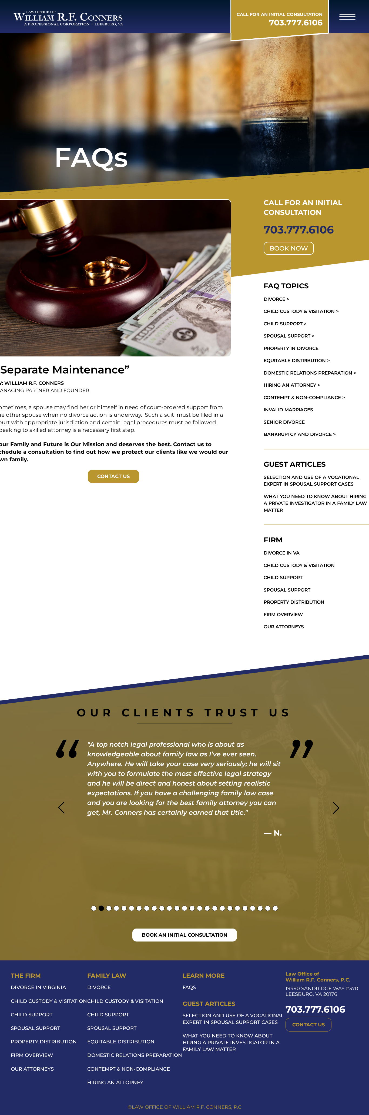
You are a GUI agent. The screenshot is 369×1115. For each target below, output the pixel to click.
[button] (347, 16)
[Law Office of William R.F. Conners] (68, 18)
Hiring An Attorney (292, 385)
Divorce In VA (282, 553)
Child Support (285, 323)
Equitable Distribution (297, 360)
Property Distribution (294, 602)
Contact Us (113, 476)
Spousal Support (289, 336)
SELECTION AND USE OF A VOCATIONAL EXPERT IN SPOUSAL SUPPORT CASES (311, 481)
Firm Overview (283, 614)
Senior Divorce (284, 422)
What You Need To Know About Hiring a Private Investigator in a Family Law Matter (231, 1042)
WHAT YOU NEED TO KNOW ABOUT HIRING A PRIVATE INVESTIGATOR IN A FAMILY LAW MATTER (315, 503)
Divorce (276, 299)
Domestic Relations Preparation (310, 373)
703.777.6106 (296, 23)
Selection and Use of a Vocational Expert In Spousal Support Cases (233, 1019)
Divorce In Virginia (38, 987)
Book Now (289, 248)
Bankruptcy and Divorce (300, 434)
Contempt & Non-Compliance (304, 397)
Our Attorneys (284, 626)
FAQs (189, 987)
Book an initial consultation (184, 935)
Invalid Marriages (288, 409)
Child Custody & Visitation (301, 311)
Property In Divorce (291, 348)
